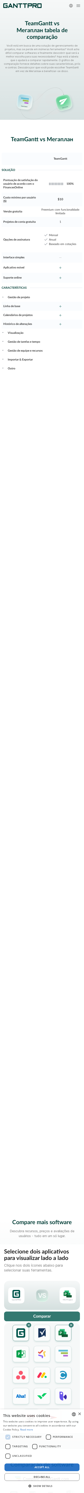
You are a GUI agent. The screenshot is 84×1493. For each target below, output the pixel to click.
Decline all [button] (42, 1477)
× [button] (79, 1414)
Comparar (42, 1316)
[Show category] (3, 296)
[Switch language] (71, 5)
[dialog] (42, 1451)
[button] (41, 1485)
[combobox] (74, 1414)
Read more (26, 1429)
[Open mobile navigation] (78, 5)
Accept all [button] (42, 1467)
